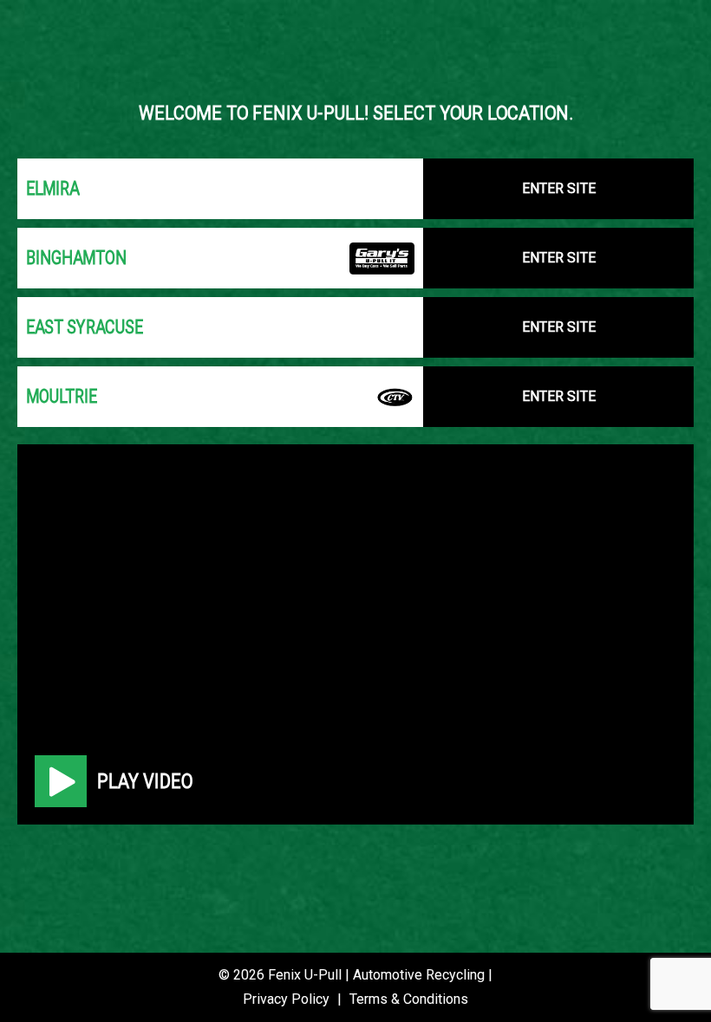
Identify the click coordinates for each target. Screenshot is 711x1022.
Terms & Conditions (408, 999)
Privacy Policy (286, 999)
